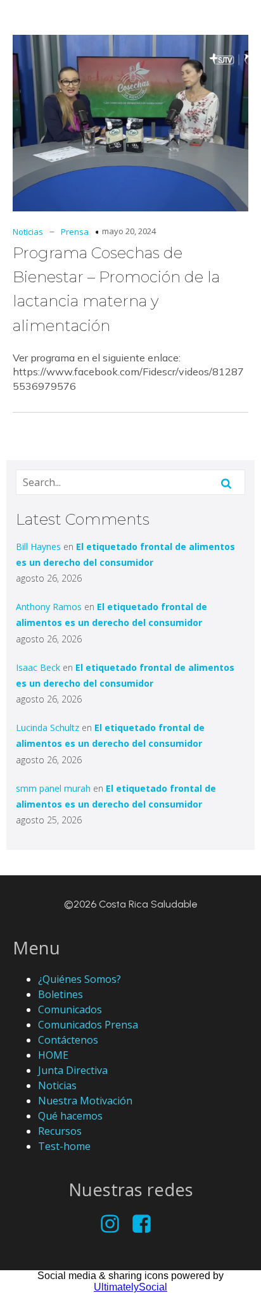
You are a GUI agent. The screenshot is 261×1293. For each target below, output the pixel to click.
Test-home (64, 1146)
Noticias (28, 231)
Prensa (75, 231)
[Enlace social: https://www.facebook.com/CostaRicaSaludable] (146, 1224)
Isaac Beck (38, 667)
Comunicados (70, 1009)
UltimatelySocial (130, 1287)
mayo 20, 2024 (129, 231)
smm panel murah (53, 788)
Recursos (60, 1131)
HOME (53, 1055)
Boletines (60, 994)
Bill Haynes (38, 546)
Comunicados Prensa (88, 1025)
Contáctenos (68, 1040)
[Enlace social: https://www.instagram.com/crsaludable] (114, 1224)
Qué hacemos (70, 1116)
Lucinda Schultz (47, 727)
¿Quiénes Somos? (79, 979)
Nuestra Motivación (85, 1101)
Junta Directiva (73, 1070)
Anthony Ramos (49, 607)
